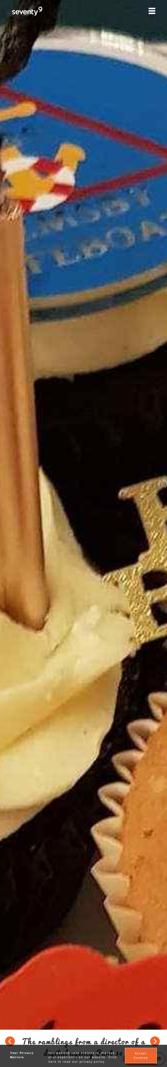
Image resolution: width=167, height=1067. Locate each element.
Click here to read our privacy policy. (82, 1059)
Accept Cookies (141, 1055)
